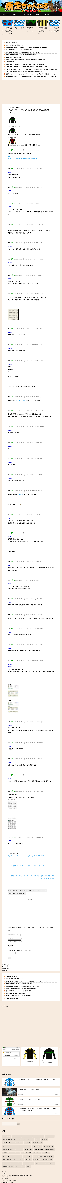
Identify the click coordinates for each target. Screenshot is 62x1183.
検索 (18, 1124)
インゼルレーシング (29, 1139)
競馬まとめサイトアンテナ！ (10, 14)
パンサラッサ (46, 1152)
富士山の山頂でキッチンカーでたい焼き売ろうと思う (18, 991)
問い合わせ (5, 1178)
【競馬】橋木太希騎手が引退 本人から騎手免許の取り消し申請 (21, 54)
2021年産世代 (7, 1136)
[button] (4, 26)
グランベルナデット (37, 1142)
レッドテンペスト (8, 1163)
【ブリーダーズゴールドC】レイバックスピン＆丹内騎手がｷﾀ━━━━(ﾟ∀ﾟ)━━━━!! (26, 47)
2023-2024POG (27, 1136)
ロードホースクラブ (28, 1163)
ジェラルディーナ (8, 1149)
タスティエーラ (28, 1149)
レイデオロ (28, 1159)
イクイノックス (18, 1139)
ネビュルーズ (17, 1152)
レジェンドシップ (48, 1159)
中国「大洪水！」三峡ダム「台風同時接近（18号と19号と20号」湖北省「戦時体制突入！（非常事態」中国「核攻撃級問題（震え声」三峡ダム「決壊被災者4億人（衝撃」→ (32, 76)
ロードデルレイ (18, 1163)
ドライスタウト (7, 1152)
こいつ (10, 156)
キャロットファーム (8, 1142)
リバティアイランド (19, 1159)
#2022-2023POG (12, 890)
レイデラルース (37, 1159)
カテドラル (44, 1139)
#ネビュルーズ (11, 893)
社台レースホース (20, 1166)
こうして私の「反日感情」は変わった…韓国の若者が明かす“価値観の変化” (24, 71)
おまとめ (37, 14)
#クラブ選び (43, 890)
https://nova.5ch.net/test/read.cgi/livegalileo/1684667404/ (26, 856)
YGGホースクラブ (8, 1139)
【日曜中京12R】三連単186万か (13, 57)
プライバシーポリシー (8, 1177)
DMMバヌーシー (50, 1136)
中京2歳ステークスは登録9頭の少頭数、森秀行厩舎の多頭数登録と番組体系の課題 (25, 59)
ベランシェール (20, 400)
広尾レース (51, 1163)
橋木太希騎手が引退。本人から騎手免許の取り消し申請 (19, 49)
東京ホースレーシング (9, 1166)
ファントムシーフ (8, 1156)
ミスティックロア (49, 1156)
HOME (4, 1171)
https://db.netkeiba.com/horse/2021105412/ (22, 158)
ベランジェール (18, 1156)
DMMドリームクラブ (38, 1136)
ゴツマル (20, 494)
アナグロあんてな (26, 14)
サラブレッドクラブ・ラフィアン (11, 1146)
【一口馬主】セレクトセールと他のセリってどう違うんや (26, 866)
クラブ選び (27, 1142)
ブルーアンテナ (47, 14)
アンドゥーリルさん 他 (11, 42)
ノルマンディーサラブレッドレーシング (31, 1152)
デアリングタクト (50, 1149)
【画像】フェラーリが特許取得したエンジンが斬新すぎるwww (21, 988)
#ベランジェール (21, 893)
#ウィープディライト (34, 890)
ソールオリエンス (19, 1149)
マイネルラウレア (38, 1156)
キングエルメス (19, 1142)
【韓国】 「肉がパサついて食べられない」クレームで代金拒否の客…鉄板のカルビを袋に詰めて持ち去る (31, 74)
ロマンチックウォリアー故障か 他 (14, 45)
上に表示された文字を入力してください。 (20, 950)
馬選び (28, 1166)
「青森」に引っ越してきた (12, 998)
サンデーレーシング (26, 1146)
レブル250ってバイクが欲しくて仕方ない (15, 993)
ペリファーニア (27, 1156)
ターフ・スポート (39, 1149)
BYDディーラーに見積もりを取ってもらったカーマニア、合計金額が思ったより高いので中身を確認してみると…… (32, 69)
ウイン (37, 1139)
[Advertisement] (31, 91)
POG (18, 107)
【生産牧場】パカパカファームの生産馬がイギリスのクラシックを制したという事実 (31, 30)
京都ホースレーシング (41, 1163)
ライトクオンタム (8, 1159)
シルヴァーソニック (48, 1146)
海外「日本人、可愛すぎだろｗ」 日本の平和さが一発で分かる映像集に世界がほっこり (26, 66)
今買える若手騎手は (10, 62)
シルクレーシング (37, 1146)
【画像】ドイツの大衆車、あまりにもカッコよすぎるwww (20, 995)
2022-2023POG (17, 1136)
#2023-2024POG (23, 890)
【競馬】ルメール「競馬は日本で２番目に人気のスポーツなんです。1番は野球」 (25, 64)
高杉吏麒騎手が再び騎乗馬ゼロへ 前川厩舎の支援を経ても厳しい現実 (22, 52)
